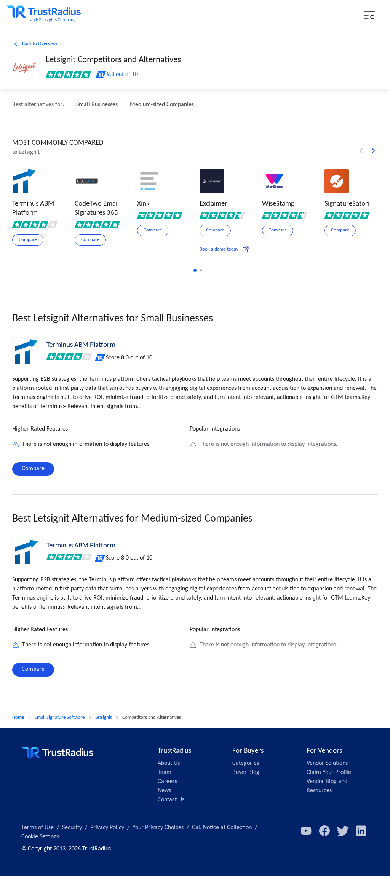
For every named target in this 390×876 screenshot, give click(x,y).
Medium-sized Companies (162, 105)
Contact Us (171, 800)
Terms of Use (37, 828)
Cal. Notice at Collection (222, 828)
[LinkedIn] (361, 831)
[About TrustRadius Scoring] (100, 357)
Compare (33, 469)
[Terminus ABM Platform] (26, 351)
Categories (245, 763)
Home (18, 717)
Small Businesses (97, 105)
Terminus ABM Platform (80, 345)
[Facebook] (324, 831)
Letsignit (103, 717)
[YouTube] (306, 831)
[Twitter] (343, 831)
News (164, 791)
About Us (169, 763)
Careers (167, 782)
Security (72, 828)
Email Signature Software (60, 717)
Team (164, 772)
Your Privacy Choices (158, 828)
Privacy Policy (107, 828)
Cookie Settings (40, 837)
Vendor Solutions (327, 763)
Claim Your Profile (329, 772)
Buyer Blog (245, 772)
